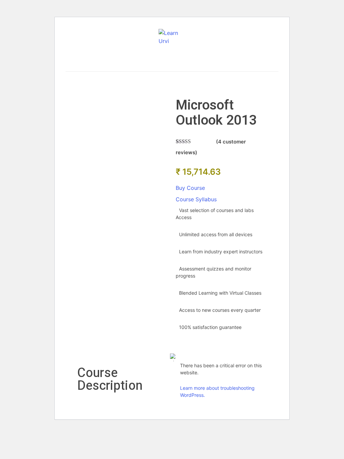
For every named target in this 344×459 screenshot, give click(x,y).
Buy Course (190, 187)
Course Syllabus (196, 199)
